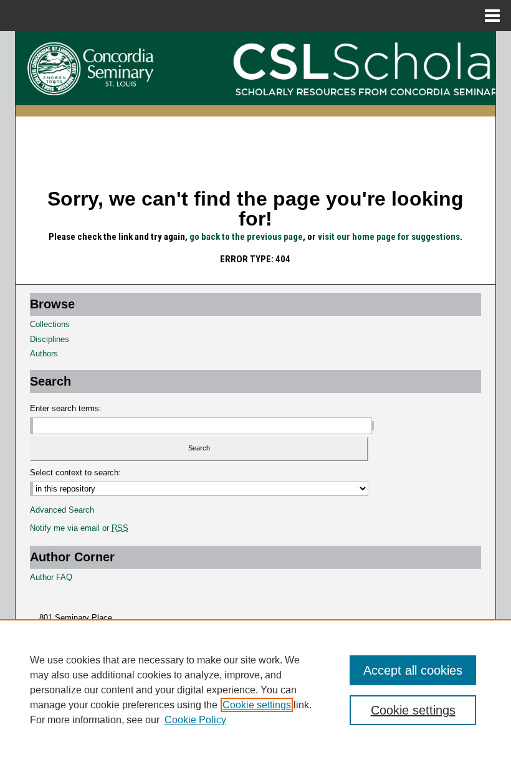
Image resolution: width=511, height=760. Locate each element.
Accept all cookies (412, 670)
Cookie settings (256, 705)
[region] (255, 689)
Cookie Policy (195, 720)
